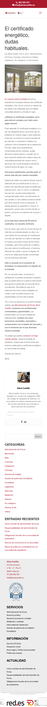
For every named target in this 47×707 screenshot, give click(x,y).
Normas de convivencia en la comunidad (21, 542)
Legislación (9, 60)
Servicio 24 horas (14, 643)
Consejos (17, 57)
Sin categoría (20, 60)
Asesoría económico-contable (19, 618)
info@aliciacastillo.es (15, 577)
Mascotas (9, 490)
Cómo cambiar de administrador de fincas (22, 523)
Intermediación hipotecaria (17, 624)
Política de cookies (14, 653)
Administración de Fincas (15, 449)
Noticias (8, 499)
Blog (6, 457)
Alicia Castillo (13, 54)
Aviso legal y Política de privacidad (21, 649)
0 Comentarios (32, 60)
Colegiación (9, 466)
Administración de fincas (17, 612)
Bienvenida (9, 453)
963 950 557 (24, 2)
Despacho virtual (13, 646)
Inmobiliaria (9, 482)
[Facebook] (22, 422)
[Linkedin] (25, 422)
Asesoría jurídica (13, 615)
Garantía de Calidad (30, 57)
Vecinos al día (10, 507)
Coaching (9, 461)
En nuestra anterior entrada (16, 99)
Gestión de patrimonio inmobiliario (18, 478)
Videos (7, 511)
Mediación (9, 495)
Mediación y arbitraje (15, 621)
